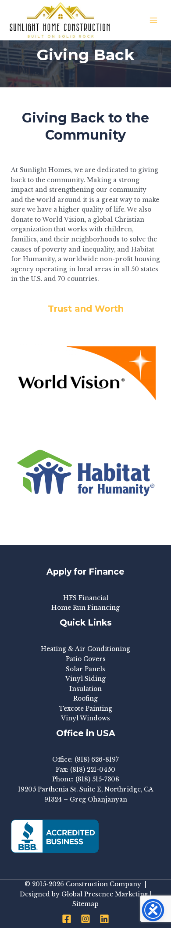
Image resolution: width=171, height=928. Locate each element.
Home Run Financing (85, 607)
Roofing (85, 698)
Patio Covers (86, 659)
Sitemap (85, 904)
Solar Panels (85, 669)
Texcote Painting (85, 708)
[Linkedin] (104, 919)
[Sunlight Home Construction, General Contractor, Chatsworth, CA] (55, 836)
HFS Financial (85, 598)
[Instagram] (85, 919)
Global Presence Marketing (104, 894)
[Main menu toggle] (154, 20)
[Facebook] (66, 919)
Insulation (85, 689)
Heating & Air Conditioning (85, 649)
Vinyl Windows (85, 718)
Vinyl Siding (85, 679)
